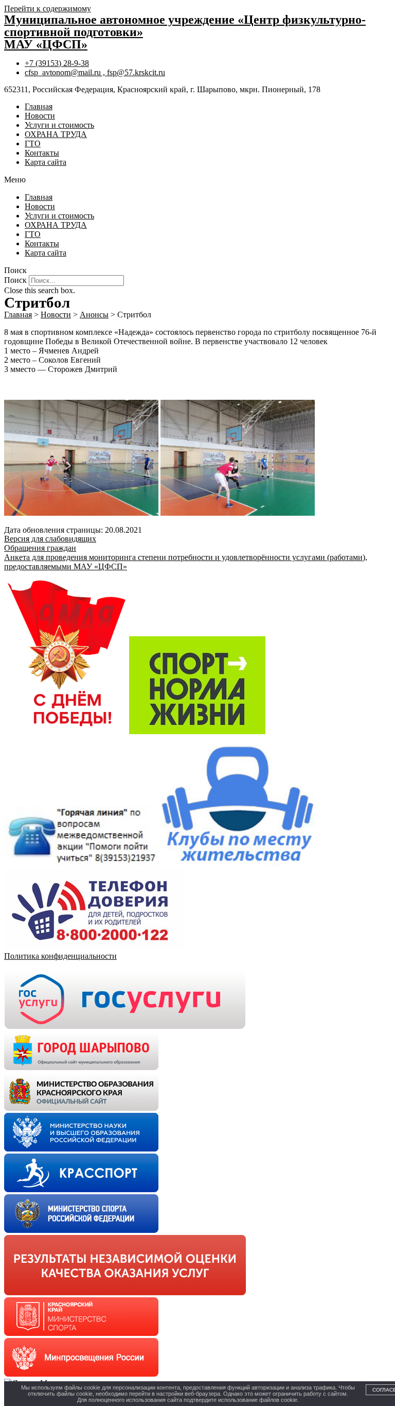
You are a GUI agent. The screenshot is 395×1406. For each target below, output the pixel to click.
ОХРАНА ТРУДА (56, 134)
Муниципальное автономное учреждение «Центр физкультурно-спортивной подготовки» (185, 26)
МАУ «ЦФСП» (45, 44)
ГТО (33, 143)
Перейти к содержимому (47, 8)
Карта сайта (45, 162)
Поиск (15, 280)
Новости (40, 115)
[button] (197, 179)
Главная (38, 106)
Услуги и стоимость (59, 125)
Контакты (42, 152)
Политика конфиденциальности (60, 956)
